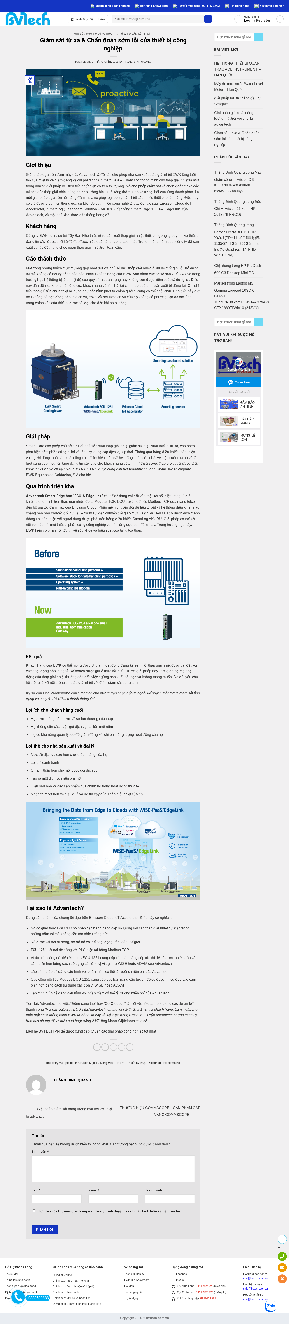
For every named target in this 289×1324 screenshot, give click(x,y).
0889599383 (38, 1298)
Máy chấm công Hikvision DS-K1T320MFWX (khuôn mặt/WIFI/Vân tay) (237, 181)
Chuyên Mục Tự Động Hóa (93, 33)
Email (93, 1190)
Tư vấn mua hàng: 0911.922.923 (199, 5)
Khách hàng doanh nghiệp (112, 5)
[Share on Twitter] (105, 1047)
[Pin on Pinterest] (121, 1047)
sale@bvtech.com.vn (256, 1288)
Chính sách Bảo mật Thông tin (71, 1280)
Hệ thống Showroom (154, 5)
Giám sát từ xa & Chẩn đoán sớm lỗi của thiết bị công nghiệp (237, 138)
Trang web (153, 1190)
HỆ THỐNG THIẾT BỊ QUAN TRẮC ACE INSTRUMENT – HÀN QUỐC (237, 69)
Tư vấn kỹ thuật (139, 33)
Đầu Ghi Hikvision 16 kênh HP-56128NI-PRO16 (237, 208)
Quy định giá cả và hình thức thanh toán (77, 1304)
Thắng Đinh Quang (137, 61)
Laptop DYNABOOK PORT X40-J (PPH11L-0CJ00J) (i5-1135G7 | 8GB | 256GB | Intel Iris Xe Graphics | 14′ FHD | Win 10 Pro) (237, 243)
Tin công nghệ (239, 5)
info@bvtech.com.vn (255, 1278)
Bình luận (40, 1152)
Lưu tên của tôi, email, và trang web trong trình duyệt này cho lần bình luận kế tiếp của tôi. (110, 1211)
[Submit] (208, 19)
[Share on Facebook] (97, 1047)
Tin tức (119, 33)
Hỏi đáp (129, 1286)
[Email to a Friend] (113, 1047)
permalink (174, 1063)
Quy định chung (62, 1275)
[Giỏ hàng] (280, 19)
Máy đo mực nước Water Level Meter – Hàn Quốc (238, 87)
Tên (36, 1190)
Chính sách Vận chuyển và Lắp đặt (74, 1286)
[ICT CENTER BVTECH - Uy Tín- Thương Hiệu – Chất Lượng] (33, 19)
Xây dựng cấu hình (272, 5)
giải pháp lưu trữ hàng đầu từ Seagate (237, 101)
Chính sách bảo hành (66, 1292)
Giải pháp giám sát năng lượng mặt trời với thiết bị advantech (233, 118)
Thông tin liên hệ (134, 1274)
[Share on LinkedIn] (129, 1047)
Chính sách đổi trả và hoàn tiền (72, 1298)
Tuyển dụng (131, 1298)
